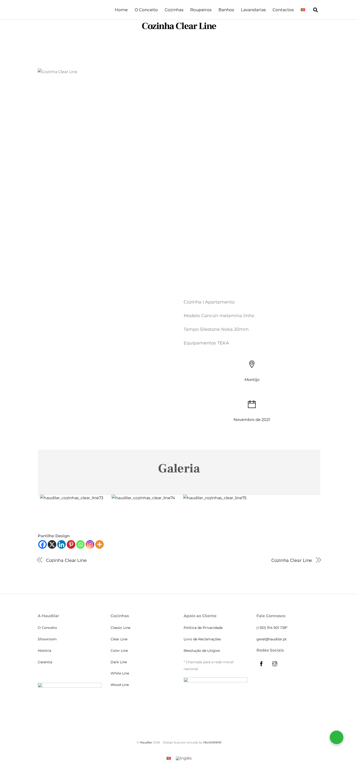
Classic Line (120, 627)
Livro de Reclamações (202, 639)
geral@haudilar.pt (271, 639)
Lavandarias (253, 9)
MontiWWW (212, 742)
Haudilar (146, 742)
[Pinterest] (71, 544)
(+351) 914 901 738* (271, 627)
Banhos (226, 9)
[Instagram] (90, 544)
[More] (99, 544)
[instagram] (275, 663)
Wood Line (120, 685)
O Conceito (146, 9)
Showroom (47, 639)
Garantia (45, 662)
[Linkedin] (61, 544)
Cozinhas (174, 9)
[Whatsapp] (80, 544)
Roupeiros (200, 9)
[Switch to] (303, 10)
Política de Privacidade (203, 627)
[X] (52, 544)
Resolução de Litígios (202, 650)
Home (121, 9)
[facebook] (261, 663)
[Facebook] (42, 544)
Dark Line (119, 662)
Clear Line (119, 639)
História (44, 650)
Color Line (119, 650)
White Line (120, 673)
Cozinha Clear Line (179, 26)
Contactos (283, 9)
